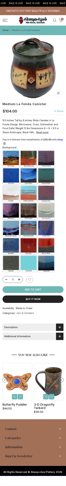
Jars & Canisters (25, 313)
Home (6, 30)
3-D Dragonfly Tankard (44, 406)
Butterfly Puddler (15, 404)
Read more (42, 132)
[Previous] (5, 379)
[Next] (60, 379)
